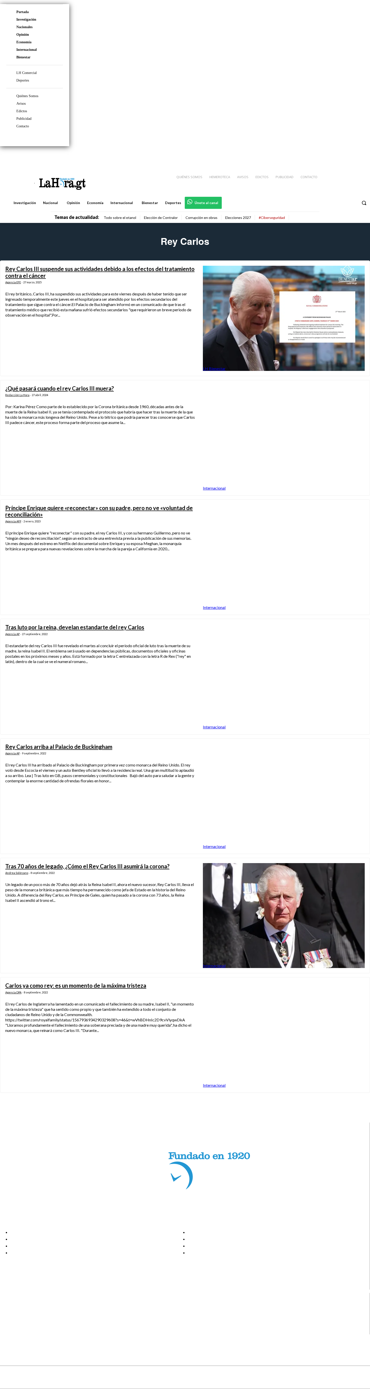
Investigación (26, 19)
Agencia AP (12, 634)
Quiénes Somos (27, 96)
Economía (23, 42)
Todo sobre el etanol (120, 217)
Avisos (21, 103)
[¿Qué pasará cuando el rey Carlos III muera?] (284, 437)
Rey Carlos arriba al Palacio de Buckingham (58, 746)
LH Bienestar (214, 368)
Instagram (23, 1312)
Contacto (22, 126)
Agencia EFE (13, 282)
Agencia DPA (13, 992)
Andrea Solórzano (16, 872)
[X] (8, 1325)
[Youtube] (360, 156)
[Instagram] (333, 156)
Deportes (22, 80)
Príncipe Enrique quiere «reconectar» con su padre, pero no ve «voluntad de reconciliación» (99, 511)
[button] (364, 203)
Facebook (23, 1305)
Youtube (22, 1331)
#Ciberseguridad (272, 217)
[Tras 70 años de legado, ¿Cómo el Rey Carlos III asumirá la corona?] (284, 915)
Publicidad (23, 119)
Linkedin (22, 1318)
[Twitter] (351, 156)
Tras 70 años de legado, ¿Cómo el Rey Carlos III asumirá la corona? (87, 866)
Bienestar (23, 57)
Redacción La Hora (17, 395)
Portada (22, 12)
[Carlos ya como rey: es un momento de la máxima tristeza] (284, 1035)
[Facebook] (324, 156)
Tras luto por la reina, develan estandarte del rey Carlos (74, 627)
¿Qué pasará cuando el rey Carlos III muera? (59, 388)
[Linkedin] (342, 156)
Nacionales (24, 27)
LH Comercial (26, 73)
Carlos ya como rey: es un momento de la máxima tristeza (75, 985)
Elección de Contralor (161, 217)
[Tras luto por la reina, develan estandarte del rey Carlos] (284, 676)
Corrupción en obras (201, 217)
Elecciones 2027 (238, 217)
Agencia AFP (13, 521)
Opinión (22, 34)
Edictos (21, 111)
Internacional (26, 50)
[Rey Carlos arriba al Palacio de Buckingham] (284, 796)
